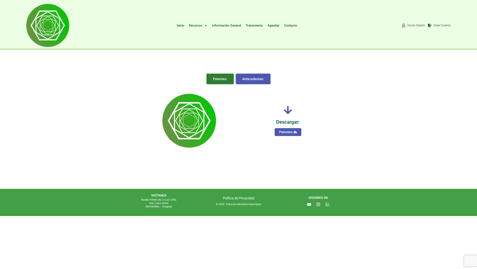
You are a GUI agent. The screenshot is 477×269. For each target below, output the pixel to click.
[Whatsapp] (327, 204)
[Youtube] (309, 204)
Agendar (273, 25)
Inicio (180, 25)
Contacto (290, 25)
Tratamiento (254, 25)
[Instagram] (318, 204)
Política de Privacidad (238, 198)
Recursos (195, 25)
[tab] (220, 79)
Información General (226, 25)
